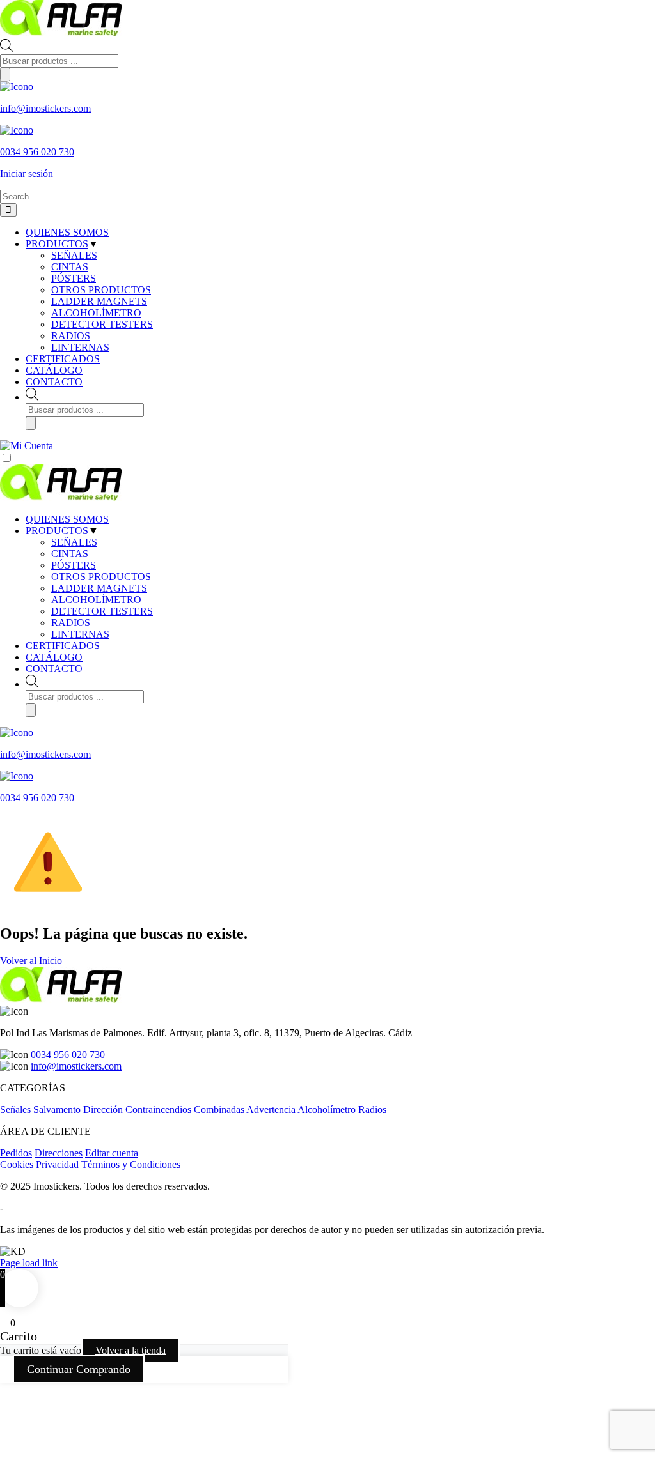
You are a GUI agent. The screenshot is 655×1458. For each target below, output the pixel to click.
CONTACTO (54, 668)
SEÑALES (74, 542)
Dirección (103, 1109)
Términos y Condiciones (130, 1164)
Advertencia (271, 1109)
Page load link (29, 1262)
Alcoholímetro (326, 1109)
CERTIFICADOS (63, 645)
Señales (15, 1109)
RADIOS (70, 622)
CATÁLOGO (54, 657)
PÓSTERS (73, 565)
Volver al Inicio (31, 960)
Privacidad (57, 1164)
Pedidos (16, 1152)
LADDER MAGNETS (99, 588)
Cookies (16, 1164)
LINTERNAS (80, 634)
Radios (372, 1109)
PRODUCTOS (57, 530)
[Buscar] (5, 74)
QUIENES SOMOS (67, 519)
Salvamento (57, 1109)
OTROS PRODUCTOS (101, 576)
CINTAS (69, 553)
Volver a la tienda (130, 1350)
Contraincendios (158, 1109)
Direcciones (59, 1152)
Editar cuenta (111, 1152)
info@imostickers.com (76, 1066)
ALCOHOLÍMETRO (96, 599)
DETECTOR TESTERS (102, 611)
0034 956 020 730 (68, 1054)
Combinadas (219, 1109)
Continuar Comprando (78, 1369)
